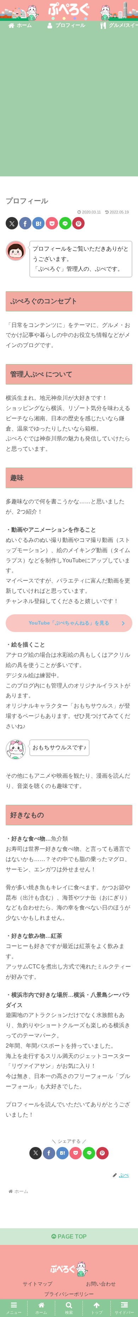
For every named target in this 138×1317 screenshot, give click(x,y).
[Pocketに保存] (52, 223)
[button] (124, 1017)
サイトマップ (37, 1284)
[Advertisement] (69, 107)
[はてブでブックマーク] (38, 223)
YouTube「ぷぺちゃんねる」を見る (69, 623)
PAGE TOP (71, 1237)
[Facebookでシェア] (25, 223)
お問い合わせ (101, 1284)
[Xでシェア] (12, 223)
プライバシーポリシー (69, 1294)
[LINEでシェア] (65, 223)
